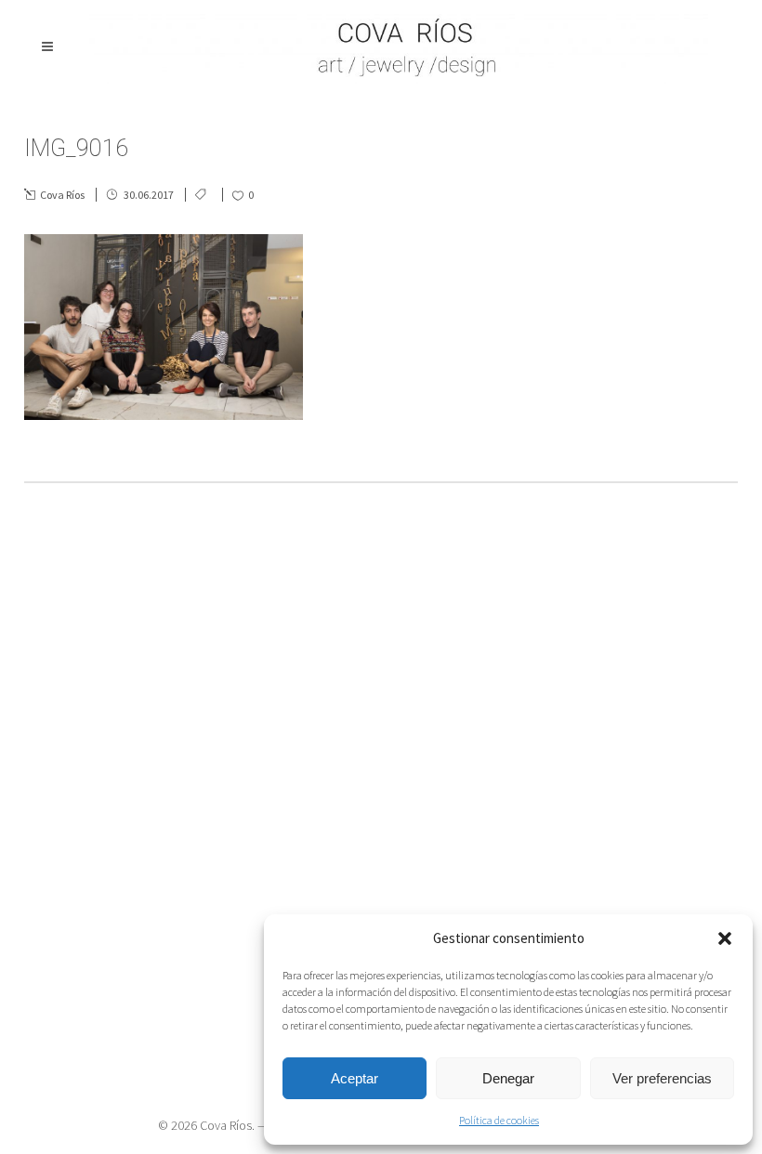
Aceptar (354, 1078)
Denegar (508, 1078)
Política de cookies (499, 1120)
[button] (725, 938)
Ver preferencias (662, 1078)
